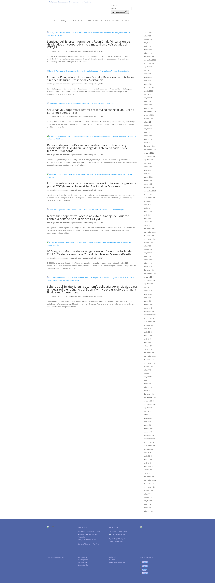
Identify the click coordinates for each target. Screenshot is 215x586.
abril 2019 (147, 297)
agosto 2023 (148, 118)
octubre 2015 (149, 442)
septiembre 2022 (150, 156)
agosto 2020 (148, 242)
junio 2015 (148, 456)
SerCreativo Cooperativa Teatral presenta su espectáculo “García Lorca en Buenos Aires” (90, 111)
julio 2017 (147, 370)
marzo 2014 (148, 508)
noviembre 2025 (150, 60)
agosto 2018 (148, 325)
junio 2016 (148, 415)
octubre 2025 (149, 63)
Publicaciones (94, 21)
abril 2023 (147, 132)
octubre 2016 (149, 401)
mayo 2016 (148, 418)
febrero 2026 (148, 53)
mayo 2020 (148, 253)
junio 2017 (148, 373)
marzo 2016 (148, 425)
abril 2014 (147, 504)
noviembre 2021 (150, 191)
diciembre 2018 (149, 311)
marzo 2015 (148, 466)
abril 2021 (147, 215)
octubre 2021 (149, 194)
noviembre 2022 (150, 149)
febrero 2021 (148, 222)
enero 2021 (148, 225)
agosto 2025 (148, 67)
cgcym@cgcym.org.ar (117, 538)
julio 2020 (147, 246)
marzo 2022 (148, 177)
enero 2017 (148, 391)
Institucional (129, 2)
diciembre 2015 (149, 435)
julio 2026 (147, 36)
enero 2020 (148, 266)
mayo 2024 (148, 98)
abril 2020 (147, 256)
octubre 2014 (149, 483)
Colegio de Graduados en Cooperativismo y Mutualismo (71, 51)
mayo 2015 (148, 459)
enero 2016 (148, 432)
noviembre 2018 (150, 315)
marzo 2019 (148, 301)
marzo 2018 (148, 342)
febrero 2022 (148, 180)
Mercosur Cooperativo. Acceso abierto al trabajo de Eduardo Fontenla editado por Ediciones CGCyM (88, 217)
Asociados (126, 21)
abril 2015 (147, 463)
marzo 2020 (148, 260)
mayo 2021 (148, 211)
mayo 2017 (148, 377)
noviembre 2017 (150, 356)
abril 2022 (147, 174)
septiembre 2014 (150, 487)
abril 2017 (147, 380)
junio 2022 (148, 167)
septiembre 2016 (150, 404)
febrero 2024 (148, 108)
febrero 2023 (148, 139)
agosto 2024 (148, 91)
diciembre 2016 (149, 394)
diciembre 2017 (149, 353)
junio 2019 (148, 291)
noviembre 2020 (150, 232)
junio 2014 (148, 497)
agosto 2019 (148, 284)
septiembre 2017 (150, 363)
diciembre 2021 (149, 187)
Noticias (116, 21)
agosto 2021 (148, 201)
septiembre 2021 (150, 198)
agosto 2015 (148, 449)
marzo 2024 (148, 105)
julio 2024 (147, 94)
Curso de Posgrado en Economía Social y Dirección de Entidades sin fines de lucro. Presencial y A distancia (90, 78)
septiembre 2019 (150, 280)
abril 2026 (147, 46)
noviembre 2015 (150, 439)
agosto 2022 (148, 160)
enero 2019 (148, 308)
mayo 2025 (148, 77)
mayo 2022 (148, 170)
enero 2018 (148, 349)
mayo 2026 (148, 43)
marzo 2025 (148, 84)
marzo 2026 (148, 50)
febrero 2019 (148, 304)
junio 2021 (148, 208)
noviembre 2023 (150, 111)
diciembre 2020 (149, 229)
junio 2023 (148, 125)
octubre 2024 (149, 87)
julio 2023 (147, 122)
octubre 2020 (149, 236)
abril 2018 (147, 339)
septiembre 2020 (150, 239)
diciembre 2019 (149, 270)
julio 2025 (147, 70)
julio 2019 (147, 287)
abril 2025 (147, 81)
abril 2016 (147, 421)
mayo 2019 (148, 294)
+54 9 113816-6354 (118, 534)
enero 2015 (148, 473)
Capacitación (77, 21)
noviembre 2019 (150, 273)
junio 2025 (148, 74)
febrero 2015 (148, 470)
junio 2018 (148, 332)
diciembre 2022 (149, 146)
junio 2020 (148, 249)
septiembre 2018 (150, 322)
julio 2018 (147, 329)
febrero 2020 (148, 263)
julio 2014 (147, 494)
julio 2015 (147, 452)
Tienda (107, 21)
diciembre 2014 (149, 477)
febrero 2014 (148, 511)
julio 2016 (147, 411)
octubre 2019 (149, 277)
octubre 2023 (149, 115)
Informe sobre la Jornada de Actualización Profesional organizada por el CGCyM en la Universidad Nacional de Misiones (91, 184)
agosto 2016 (148, 408)
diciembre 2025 (149, 56)
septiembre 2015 (150, 446)
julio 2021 (147, 205)
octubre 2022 (149, 153)
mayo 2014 (148, 501)
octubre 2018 (149, 318)
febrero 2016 (148, 428)
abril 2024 (147, 101)
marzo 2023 (148, 136)
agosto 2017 (148, 366)
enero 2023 (148, 143)
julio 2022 (147, 163)
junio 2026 (148, 39)
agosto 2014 (148, 490)
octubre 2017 (149, 360)
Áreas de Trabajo (60, 21)
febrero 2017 (148, 387)
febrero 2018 (148, 346)
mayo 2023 (148, 129)
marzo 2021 (148, 218)
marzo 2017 (148, 384)
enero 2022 (148, 184)
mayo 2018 (148, 335)
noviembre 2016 (150, 397)
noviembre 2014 (150, 480)
